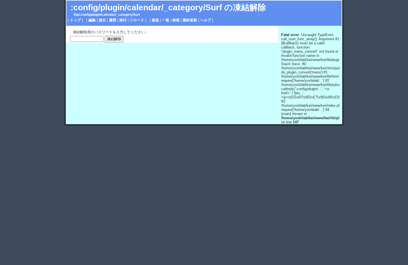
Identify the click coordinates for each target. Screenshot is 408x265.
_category (124, 15)
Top (76, 15)
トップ (75, 20)
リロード (137, 20)
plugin (96, 15)
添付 (123, 20)
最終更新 (190, 20)
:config (85, 15)
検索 (176, 20)
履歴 (112, 20)
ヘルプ (205, 20)
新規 (155, 20)
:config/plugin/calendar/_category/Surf (146, 7)
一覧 (165, 20)
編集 (92, 20)
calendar (108, 15)
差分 (102, 20)
